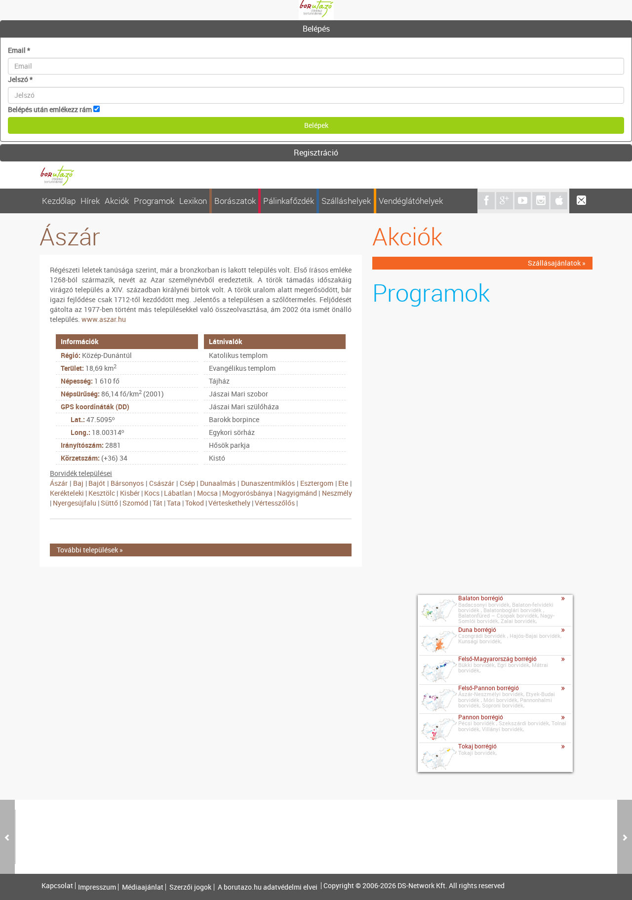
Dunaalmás (218, 483)
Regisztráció (316, 152)
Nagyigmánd (297, 493)
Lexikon (193, 200)
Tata (174, 503)
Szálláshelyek (346, 200)
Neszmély (337, 493)
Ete (343, 483)
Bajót (96, 483)
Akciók (117, 200)
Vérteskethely (229, 503)
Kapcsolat (57, 885)
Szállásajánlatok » (557, 263)
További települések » (90, 549)
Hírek (90, 200)
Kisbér (130, 493)
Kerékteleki (67, 493)
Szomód (135, 503)
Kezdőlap (59, 200)
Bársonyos (127, 483)
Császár (161, 483)
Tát (157, 503)
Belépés (316, 28)
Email (19, 50)
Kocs (151, 493)
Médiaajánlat (142, 887)
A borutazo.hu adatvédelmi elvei (267, 887)
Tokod (194, 503)
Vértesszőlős (275, 503)
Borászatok (235, 200)
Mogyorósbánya (247, 493)
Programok (154, 200)
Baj (78, 483)
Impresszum (97, 887)
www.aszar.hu (103, 319)
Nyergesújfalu (74, 503)
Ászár (59, 483)
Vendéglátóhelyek (411, 200)
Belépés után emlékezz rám (50, 109)
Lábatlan (178, 493)
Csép (187, 483)
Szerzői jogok (190, 887)
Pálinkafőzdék (288, 200)
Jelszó (20, 79)
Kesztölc (101, 493)
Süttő (109, 503)
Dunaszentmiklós (268, 483)
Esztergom (316, 483)
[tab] (316, 29)
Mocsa (207, 493)
